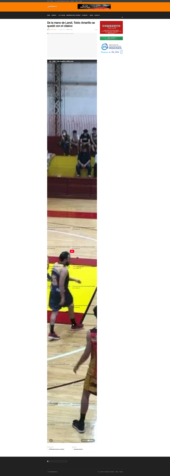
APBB (68, 29)
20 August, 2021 (62, 29)
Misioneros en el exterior (64, 1)
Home (48, 1)
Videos (76, 1)
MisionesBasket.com (53, 471)
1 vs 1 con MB (57, 1)
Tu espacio (72, 1)
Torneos (51, 1)
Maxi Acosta (53, 29)
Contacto (80, 1)
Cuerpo (71, 29)
